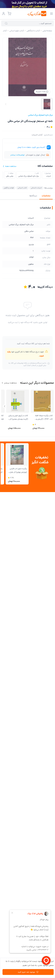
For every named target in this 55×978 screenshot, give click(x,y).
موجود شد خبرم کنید (26, 972)
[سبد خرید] (9, 13)
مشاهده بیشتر (10, 382)
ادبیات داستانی (36, 188)
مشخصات (46, 195)
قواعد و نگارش (9, 188)
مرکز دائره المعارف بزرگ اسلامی (40, 115)
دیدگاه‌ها (33, 195)
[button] (5, 406)
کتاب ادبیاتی (22, 188)
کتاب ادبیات (37, 134)
